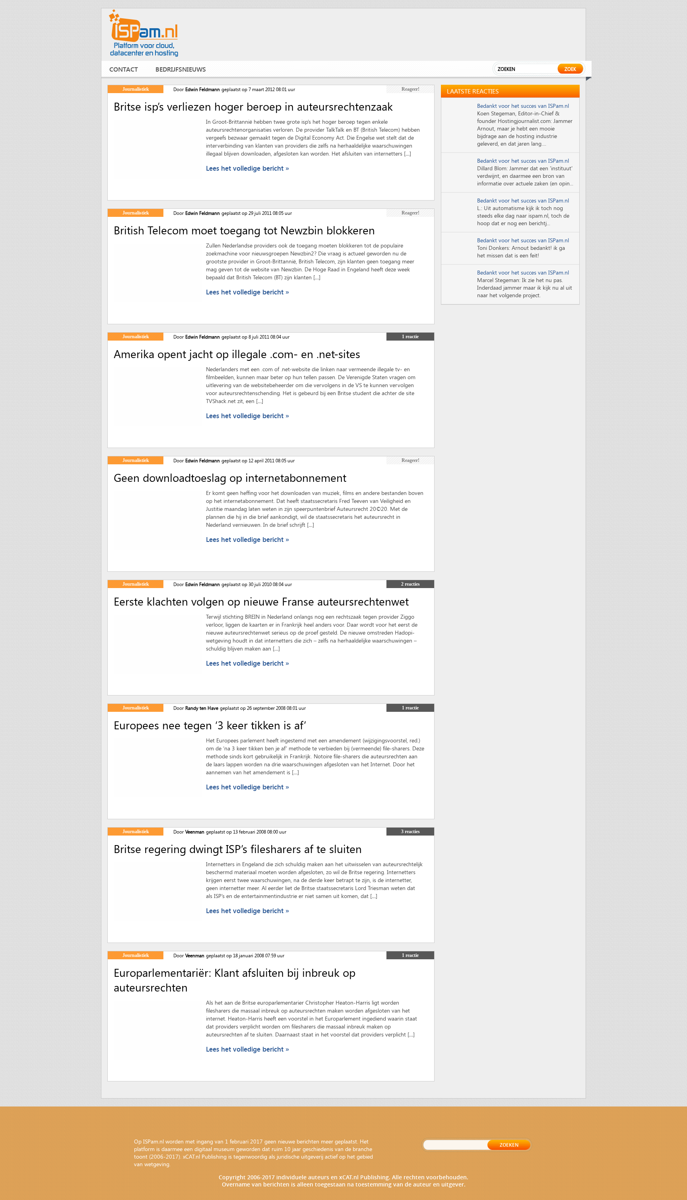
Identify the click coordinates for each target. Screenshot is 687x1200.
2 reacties (410, 584)
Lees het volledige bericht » (247, 168)
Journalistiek (135, 89)
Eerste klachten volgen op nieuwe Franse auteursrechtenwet (261, 601)
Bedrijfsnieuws (180, 69)
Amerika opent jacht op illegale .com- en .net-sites (237, 354)
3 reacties (410, 831)
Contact (123, 69)
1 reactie (410, 336)
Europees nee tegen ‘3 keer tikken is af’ (210, 725)
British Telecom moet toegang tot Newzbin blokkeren (244, 230)
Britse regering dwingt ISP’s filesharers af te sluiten (238, 849)
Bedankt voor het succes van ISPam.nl (523, 105)
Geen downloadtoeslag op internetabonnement (230, 477)
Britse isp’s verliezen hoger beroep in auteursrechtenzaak (253, 106)
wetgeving (156, 1164)
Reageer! (410, 89)
